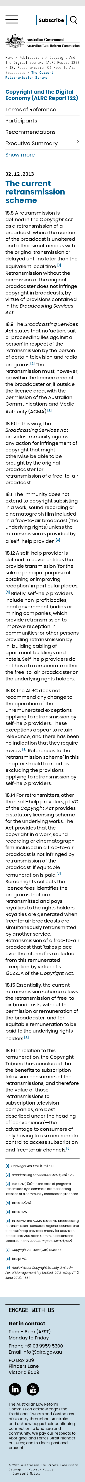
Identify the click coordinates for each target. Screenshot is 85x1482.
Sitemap (15, 1469)
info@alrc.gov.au (42, 1352)
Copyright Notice (27, 1473)
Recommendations (30, 132)
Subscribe (51, 20)
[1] (59, 265)
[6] (24, 749)
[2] (32, 363)
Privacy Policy (41, 1469)
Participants (21, 121)
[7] (58, 874)
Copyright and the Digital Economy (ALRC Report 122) (41, 95)
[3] (49, 410)
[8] (26, 1037)
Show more (20, 155)
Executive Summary (31, 143)
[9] (68, 1148)
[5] (7, 592)
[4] (58, 540)
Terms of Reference (30, 109)
